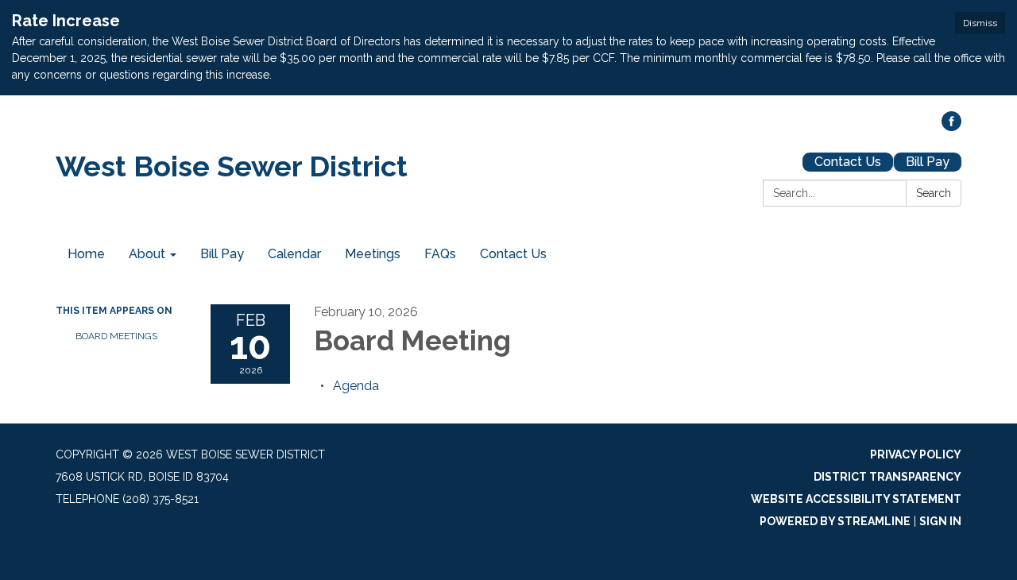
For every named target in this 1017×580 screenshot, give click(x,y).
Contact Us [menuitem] (513, 253)
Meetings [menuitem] (372, 253)
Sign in (940, 521)
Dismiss (980, 23)
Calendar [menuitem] (294, 253)
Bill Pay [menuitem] (222, 253)
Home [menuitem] (86, 253)
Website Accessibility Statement (856, 499)
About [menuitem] (147, 253)
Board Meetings (116, 336)
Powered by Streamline (835, 521)
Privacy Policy (915, 454)
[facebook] (951, 126)
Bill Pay (927, 161)
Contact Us (847, 161)
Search (933, 193)
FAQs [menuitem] (440, 253)
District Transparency (887, 476)
